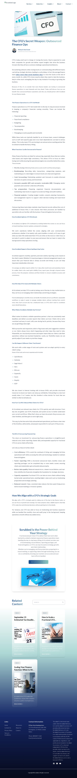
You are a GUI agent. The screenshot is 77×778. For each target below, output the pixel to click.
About (59, 4)
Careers (18, 730)
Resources (19, 725)
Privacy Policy (8, 730)
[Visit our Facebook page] (54, 763)
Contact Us (8, 728)
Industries (39, 4)
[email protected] (37, 738)
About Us (18, 728)
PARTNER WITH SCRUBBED (38, 562)
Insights (49, 4)
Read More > (18, 654)
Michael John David (24, 49)
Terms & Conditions (8, 734)
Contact (68, 4)
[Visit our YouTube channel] (60, 763)
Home (6, 725)
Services (29, 4)
